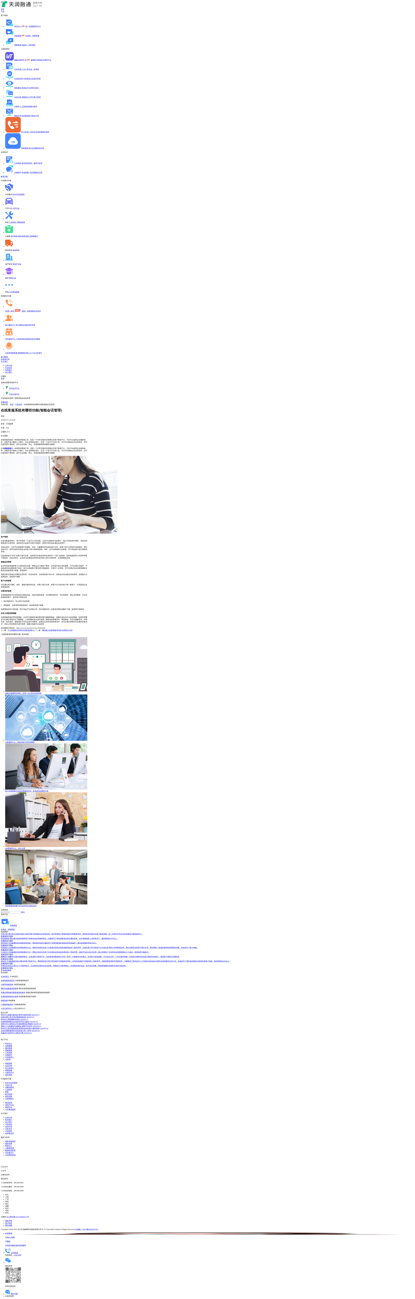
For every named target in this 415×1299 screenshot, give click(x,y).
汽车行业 (16, 208)
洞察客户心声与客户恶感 (31, 97)
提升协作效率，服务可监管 (32, 163)
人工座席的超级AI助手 (28, 106)
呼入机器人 (25, 132)
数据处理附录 (10, 1150)
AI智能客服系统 (7, 1004)
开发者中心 (9, 1153)
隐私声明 (8, 1221)
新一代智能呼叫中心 (33, 26)
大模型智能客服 (7, 984)
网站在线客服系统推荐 (9, 988)
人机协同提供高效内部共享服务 (28, 339)
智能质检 (17, 88)
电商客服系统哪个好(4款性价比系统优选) (21, 906)
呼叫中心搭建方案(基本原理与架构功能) (16, 1015)
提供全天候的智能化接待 (39, 132)
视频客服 (17, 45)
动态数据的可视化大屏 (30, 116)
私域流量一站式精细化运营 (32, 172)
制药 (27, 236)
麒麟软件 (4, 957)
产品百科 (8, 1131)
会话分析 (17, 97)
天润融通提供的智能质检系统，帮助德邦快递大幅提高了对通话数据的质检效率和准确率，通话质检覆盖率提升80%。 (53, 943)
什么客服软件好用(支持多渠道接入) (21, 630)
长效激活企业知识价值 (32, 79)
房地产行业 (17, 264)
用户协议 (8, 1223)
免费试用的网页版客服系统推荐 (13, 992)
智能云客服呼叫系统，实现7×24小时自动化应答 (23, 693)
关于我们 (4, 361)
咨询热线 (14, 1253)
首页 (2, 9)
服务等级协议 (10, 1141)
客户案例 (4, 357)
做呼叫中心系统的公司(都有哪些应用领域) (17, 1024)
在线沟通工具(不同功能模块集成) (13, 1017)
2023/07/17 (36, 1015)
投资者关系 (5, 359)
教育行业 (12, 278)
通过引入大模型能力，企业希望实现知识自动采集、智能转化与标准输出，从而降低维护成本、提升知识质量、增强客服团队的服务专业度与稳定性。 (70, 966)
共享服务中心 (10, 339)
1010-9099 (17, 1255)
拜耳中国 (4, 934)
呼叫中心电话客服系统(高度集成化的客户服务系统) (20, 1028)
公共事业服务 (14, 292)
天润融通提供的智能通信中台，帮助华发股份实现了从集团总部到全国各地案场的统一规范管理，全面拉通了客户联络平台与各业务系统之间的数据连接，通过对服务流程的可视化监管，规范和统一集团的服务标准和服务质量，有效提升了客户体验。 (103, 948)
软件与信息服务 (19, 194)
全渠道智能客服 (11, 353)
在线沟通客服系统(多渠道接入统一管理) (16, 1031)
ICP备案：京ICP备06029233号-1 (86, 1229)
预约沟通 (14, 1294)
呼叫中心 (17, 26)
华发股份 (4, 948)
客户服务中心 (10, 325)
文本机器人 (18, 69)
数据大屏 (17, 116)
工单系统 (17, 163)
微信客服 (8, 1048)
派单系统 (8, 1075)
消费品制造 (20, 222)
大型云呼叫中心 (7, 1008)
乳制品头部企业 (7, 966)
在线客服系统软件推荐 (9, 996)
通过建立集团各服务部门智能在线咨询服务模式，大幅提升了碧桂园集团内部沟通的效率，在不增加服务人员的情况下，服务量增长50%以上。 (64, 938)
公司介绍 (8, 365)
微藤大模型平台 (20, 60)
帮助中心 (8, 1146)
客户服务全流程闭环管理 (25, 325)
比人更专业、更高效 (31, 69)
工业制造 (12, 222)
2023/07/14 (37, 1026)
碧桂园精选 (5, 938)
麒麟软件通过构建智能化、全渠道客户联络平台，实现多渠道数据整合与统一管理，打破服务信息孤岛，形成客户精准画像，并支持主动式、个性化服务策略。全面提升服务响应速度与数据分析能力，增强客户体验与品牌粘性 (93, 957)
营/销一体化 (9, 311)
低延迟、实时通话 (28, 45)
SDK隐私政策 (10, 1155)
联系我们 (8, 370)
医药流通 (21, 236)
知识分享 (8, 1126)
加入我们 (8, 372)
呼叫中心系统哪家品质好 (10, 1019)
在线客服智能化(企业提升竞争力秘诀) (15, 1022)
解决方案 (4, 176)
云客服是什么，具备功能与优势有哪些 (20, 742)
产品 (2, 11)
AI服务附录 (9, 1148)
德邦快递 (4, 943)
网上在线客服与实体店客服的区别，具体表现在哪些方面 (26, 791)
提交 (23, 912)
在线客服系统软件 (8, 980)
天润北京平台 (14, 388)
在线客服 (17, 36)
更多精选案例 (6, 970)
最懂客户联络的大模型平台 (41, 60)
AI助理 (16, 106)
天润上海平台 (14, 394)
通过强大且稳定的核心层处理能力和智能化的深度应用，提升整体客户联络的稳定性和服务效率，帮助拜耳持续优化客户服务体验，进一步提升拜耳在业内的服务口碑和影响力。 (75, 934)
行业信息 (8, 368)
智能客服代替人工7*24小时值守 (30, 353)
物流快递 (16, 250)
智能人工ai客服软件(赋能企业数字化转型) (17, 1026)
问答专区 (8, 1129)
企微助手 (17, 172)
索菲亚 (3, 961)
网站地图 (8, 1225)
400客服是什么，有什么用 (15, 848)
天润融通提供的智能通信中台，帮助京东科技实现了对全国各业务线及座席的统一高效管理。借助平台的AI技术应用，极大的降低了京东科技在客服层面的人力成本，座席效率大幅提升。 (79, 952)
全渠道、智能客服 (32, 36)
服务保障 (8, 1143)
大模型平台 (9, 1072)
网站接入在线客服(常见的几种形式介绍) (57, 630)
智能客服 (24, 148)
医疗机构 (14, 236)
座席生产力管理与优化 (30, 88)
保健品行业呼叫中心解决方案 (12, 1033)
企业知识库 (18, 79)
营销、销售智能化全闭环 (31, 311)
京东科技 (4, 952)
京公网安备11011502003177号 (17, 1217)
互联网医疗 (33, 236)
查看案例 (4, 936)
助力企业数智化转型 (36, 148)
